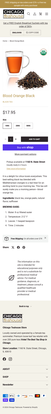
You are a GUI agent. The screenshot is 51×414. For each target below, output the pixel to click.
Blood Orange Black (17, 41)
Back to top (24, 306)
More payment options (25, 154)
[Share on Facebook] (18, 247)
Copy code (34, 32)
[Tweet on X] (13, 247)
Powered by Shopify (30, 407)
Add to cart (34, 139)
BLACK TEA (8, 102)
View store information (16, 169)
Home (5, 41)
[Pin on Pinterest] (24, 247)
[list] (25, 68)
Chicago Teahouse (15, 407)
